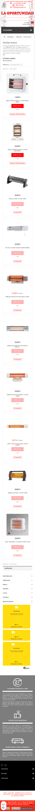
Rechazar (16, 808)
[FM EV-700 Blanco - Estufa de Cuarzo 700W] (17, 525)
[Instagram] (5, 765)
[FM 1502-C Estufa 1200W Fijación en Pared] (17, 230)
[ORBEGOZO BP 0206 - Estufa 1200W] (17, 476)
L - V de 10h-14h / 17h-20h (19, 3)
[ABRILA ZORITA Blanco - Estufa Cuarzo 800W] (17, 83)
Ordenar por (6, 64)
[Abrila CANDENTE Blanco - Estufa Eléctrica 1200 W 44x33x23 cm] (17, 132)
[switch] (3, 808)
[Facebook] (2, 765)
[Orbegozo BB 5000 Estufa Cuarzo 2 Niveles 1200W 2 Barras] (17, 328)
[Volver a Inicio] (4, 37)
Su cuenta (26, 22)
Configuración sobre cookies (27, 808)
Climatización (10, 37)
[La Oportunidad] (17, 12)
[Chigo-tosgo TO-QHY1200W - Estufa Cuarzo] (17, 426)
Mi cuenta (4, 773)
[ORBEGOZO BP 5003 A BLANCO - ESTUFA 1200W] (17, 377)
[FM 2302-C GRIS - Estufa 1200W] (17, 181)
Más (4, 54)
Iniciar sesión (26, 24)
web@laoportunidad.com (19, 7)
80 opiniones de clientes (16, 626)
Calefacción (19, 37)
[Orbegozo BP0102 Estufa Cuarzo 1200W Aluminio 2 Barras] (17, 279)
